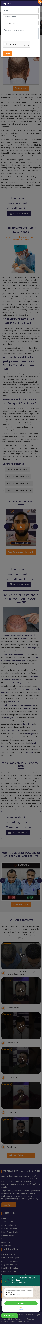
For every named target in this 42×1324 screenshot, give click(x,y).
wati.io (21, 1309)
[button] (21, 1303)
